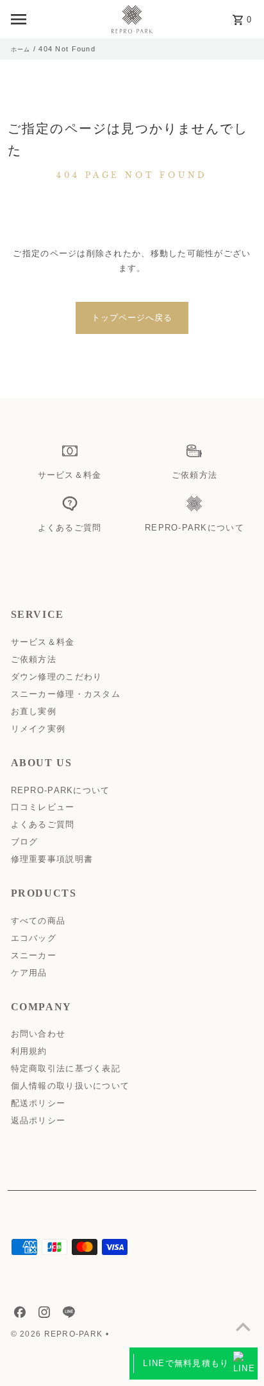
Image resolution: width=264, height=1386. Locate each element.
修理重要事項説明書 (52, 859)
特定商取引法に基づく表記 (65, 1068)
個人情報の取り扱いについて (70, 1086)
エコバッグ (33, 938)
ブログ (24, 842)
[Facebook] (18, 1315)
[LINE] (67, 1315)
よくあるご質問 (43, 824)
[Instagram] (42, 1315)
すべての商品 (38, 920)
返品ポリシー (38, 1120)
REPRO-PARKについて (60, 790)
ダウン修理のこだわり (57, 676)
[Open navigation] (54, 19)
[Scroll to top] (243, 1326)
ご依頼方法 (33, 659)
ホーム (21, 49)
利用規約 (29, 1051)
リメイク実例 (38, 728)
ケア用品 (29, 973)
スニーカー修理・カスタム (65, 694)
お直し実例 (33, 711)
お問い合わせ (38, 1034)
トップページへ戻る (132, 317)
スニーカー (33, 955)
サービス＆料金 (43, 642)
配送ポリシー (38, 1103)
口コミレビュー (43, 807)
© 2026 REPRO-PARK (58, 1333)
